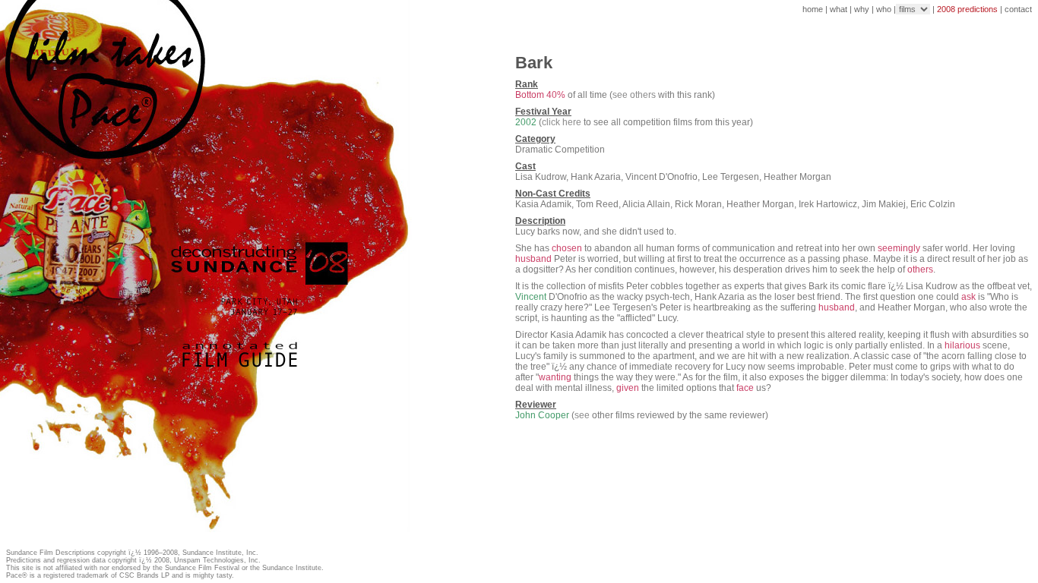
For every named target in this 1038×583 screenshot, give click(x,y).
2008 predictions (967, 9)
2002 (525, 122)
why (861, 9)
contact (1018, 9)
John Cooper (542, 415)
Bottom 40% (540, 95)
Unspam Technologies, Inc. (217, 560)
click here (561, 122)
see (582, 415)
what (838, 9)
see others (634, 95)
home (812, 9)
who (883, 9)
